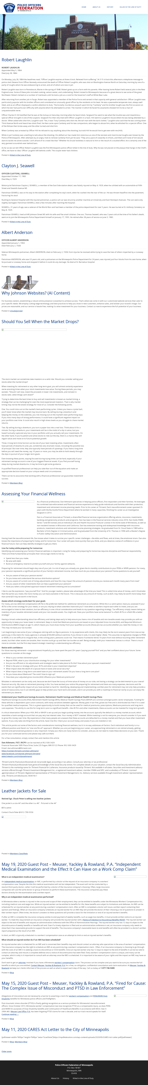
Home (84, 7)
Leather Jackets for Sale (24, 791)
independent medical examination (19, 881)
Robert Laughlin (17, 59)
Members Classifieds (19, 853)
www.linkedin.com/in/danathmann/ (17, 756)
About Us (96, 7)
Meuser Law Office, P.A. (20, 1011)
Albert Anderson (17, 232)
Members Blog (16, 483)
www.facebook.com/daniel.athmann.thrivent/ (21, 753)
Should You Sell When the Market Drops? (40, 321)
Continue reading (10, 1014)
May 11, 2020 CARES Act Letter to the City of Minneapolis (55, 1029)
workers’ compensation (64, 962)
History (110, 7)
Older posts (7, 1051)
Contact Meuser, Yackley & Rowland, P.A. (48, 965)
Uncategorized (16, 311)
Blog (12, 972)
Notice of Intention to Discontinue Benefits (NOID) (104, 920)
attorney (22, 962)
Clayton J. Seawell (18, 165)
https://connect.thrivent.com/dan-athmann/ (20, 751)
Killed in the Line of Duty (130, 7)
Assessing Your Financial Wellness (33, 493)
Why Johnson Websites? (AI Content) (36, 293)
